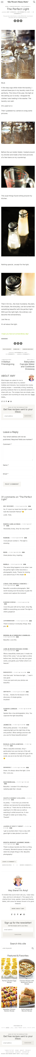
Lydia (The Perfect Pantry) (15, 583)
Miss (5, 552)
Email (5, 474)
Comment (7, 444)
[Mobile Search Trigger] (34, 2)
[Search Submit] (33, 948)
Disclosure (10, 1052)
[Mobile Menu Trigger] (1, 2)
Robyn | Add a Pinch (11, 524)
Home (6, 6)
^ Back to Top (9, 1050)
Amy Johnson (11, 12)
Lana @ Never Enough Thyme (15, 649)
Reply (29, 506)
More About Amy (18, 908)
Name (6, 465)
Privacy (28, 1050)
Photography (25, 6)
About (22, 1050)
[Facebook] (2, 401)
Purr (26, 1053)
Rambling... (17, 349)
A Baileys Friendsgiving (7, 362)
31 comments (10, 354)
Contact (18, 1052)
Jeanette (7, 724)
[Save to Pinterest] (21, 20)
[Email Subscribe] (11, 401)
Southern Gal (9, 782)
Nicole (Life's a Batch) (13, 744)
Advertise (25, 1052)
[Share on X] (18, 20)
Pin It (3, 83)
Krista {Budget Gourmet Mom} (16, 842)
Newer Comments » (26, 865)
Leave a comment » (23, 354)
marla (6, 564)
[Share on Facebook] (15, 20)
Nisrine (6, 537)
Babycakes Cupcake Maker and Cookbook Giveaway (27, 364)
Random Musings (15, 6)
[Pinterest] (6, 401)
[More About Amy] (18, 881)
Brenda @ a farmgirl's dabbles (16, 635)
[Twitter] (9, 401)
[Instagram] (4, 401)
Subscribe (27, 415)
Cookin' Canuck (10, 708)
